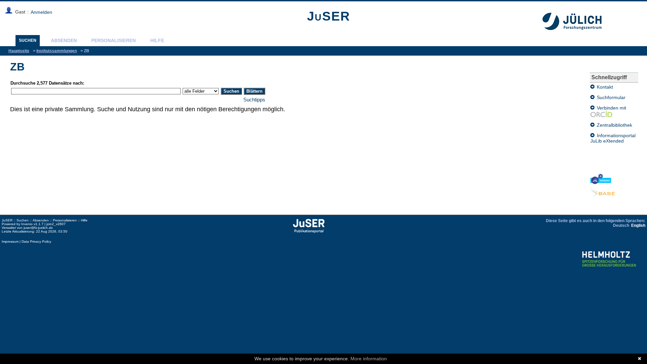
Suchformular (609, 97)
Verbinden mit (610, 108)
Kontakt (603, 87)
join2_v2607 (56, 224)
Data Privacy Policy (36, 241)
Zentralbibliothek (613, 125)
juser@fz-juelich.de (38, 228)
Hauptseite (18, 51)
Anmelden (41, 12)
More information (368, 358)
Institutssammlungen (56, 51)
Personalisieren (113, 40)
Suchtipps (254, 99)
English (638, 225)
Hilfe (157, 40)
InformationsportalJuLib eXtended (613, 138)
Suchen (27, 40)
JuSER (328, 16)
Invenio (27, 224)
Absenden (64, 40)
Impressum (10, 241)
